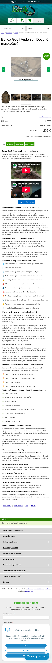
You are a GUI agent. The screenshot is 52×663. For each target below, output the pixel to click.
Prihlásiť (21, 22)
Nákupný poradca (9, 536)
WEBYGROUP (29, 591)
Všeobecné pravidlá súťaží (12, 576)
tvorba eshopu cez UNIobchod (35, 589)
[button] (48, 654)
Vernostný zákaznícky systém (13, 530)
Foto (26, 144)
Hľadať (12, 22)
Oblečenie (9, 32)
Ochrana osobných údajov (12, 565)
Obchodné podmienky (10, 542)
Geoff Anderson (45, 117)
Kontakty (6, 582)
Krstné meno (7, 623)
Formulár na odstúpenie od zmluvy (14, 571)
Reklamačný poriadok (10, 548)
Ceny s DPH (33, 130)
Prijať (26, 646)
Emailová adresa (8, 614)
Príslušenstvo (19, 144)
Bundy (16, 32)
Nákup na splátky (9, 559)
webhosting (48, 589)
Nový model (10, 144)
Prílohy (32, 144)
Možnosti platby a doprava (12, 553)
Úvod (2, 32)
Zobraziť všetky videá (27, 202)
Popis (3, 144)
